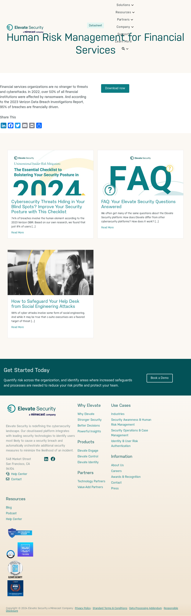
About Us (117, 465)
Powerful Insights (89, 431)
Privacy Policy (83, 608)
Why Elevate (86, 414)
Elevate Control (88, 456)
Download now (115, 88)
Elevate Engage (88, 450)
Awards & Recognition (126, 477)
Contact (16, 479)
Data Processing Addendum (145, 608)
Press (115, 488)
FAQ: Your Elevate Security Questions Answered (138, 204)
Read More (17, 232)
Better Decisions (89, 425)
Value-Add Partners (90, 487)
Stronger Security (90, 420)
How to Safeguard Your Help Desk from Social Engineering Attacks (45, 304)
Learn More (123, 41)
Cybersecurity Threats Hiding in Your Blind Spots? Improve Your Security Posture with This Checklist (48, 206)
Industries (117, 414)
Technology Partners (91, 481)
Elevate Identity (88, 462)
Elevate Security (25, 27)
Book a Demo (160, 378)
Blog (9, 507)
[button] (123, 5)
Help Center (18, 474)
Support (123, 34)
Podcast (11, 513)
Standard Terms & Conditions (110, 608)
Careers (116, 471)
